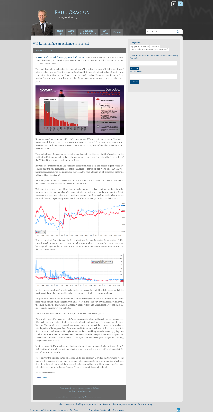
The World (154, 46)
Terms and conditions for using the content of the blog (54, 410)
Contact (117, 32)
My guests (134, 46)
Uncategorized (161, 49)
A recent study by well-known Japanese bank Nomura (61, 57)
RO (174, 4)
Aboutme (71, 32)
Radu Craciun (71, 12)
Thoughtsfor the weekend (88, 32)
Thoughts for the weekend (141, 49)
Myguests (104, 32)
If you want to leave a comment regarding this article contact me (79, 397)
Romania (145, 46)
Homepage (60, 32)
